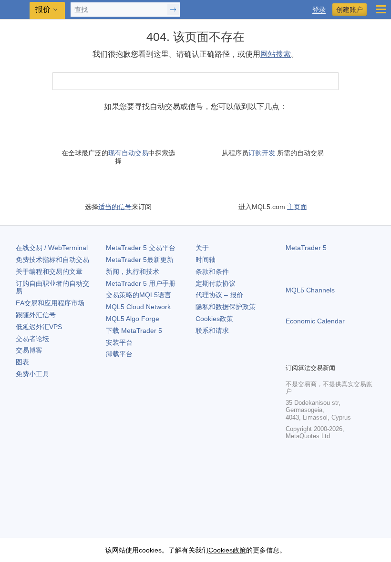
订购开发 (261, 153)
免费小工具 (32, 374)
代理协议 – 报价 (219, 295)
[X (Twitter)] (322, 355)
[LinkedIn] (352, 355)
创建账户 (349, 9)
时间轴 (206, 259)
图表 (22, 362)
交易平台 (140, 247)
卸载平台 (119, 354)
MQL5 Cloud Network (138, 307)
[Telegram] (306, 355)
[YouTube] (337, 355)
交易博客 (29, 350)
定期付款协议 (216, 283)
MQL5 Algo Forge (132, 318)
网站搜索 (275, 54)
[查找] (330, 81)
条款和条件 (212, 271)
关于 (202, 247)
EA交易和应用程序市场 (50, 303)
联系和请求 (212, 330)
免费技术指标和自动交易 (52, 259)
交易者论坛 (32, 338)
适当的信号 (115, 207)
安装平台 (119, 342)
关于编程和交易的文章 (49, 271)
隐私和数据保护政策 (226, 307)
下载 (134, 330)
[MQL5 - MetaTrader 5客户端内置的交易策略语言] (15, 10)
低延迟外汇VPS (39, 327)
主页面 (297, 207)
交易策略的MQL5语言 (138, 295)
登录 (319, 9)
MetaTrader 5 (306, 247)
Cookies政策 (214, 318)
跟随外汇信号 (36, 315)
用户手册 (140, 283)
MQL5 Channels (310, 290)
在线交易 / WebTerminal (52, 247)
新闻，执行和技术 (132, 271)
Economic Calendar (315, 321)
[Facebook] (291, 355)
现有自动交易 (128, 153)
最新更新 (140, 259)
